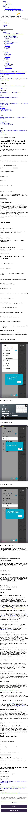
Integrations (7, 38)
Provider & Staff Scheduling (11, 36)
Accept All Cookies (14, 810)
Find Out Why (3, 199)
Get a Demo (25, 19)
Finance (7, 48)
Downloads (7, 57)
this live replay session (12, 703)
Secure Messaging (4, 78)
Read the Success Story (5, 574)
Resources (5, 25)
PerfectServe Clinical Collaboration (13, 9)
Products (4, 22)
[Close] (26, 795)
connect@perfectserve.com (20, 705)
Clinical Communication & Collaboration (14, 33)
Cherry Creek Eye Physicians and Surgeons (14, 615)
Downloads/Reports (4, 110)
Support (4, 6)
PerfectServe (8, 2)
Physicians (7, 46)
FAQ (6, 66)
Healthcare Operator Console (11, 37)
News (6, 53)
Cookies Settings (14, 802)
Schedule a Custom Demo (6, 755)
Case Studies (8, 55)
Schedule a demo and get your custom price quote (14, 607)
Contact (4, 5)
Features (7, 40)
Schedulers (7, 47)
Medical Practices (9, 43)
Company (7, 62)
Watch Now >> (3, 88)
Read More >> (3, 106)
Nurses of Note (8, 65)
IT (5, 49)
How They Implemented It (6, 560)
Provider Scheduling (7, 788)
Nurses (6, 44)
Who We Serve (6, 24)
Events (6, 58)
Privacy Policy (15, 799)
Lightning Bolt (8, 4)
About (4, 26)
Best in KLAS (8, 68)
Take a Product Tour (4, 253)
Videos (6, 59)
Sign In (4, 1)
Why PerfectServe (9, 64)
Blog (6, 52)
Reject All (14, 806)
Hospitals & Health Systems (11, 42)
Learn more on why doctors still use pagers (9, 690)
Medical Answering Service (11, 35)
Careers (7, 63)
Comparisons (8, 54)
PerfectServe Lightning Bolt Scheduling (14, 10)
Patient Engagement (12, 78)
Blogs (1, 108)
